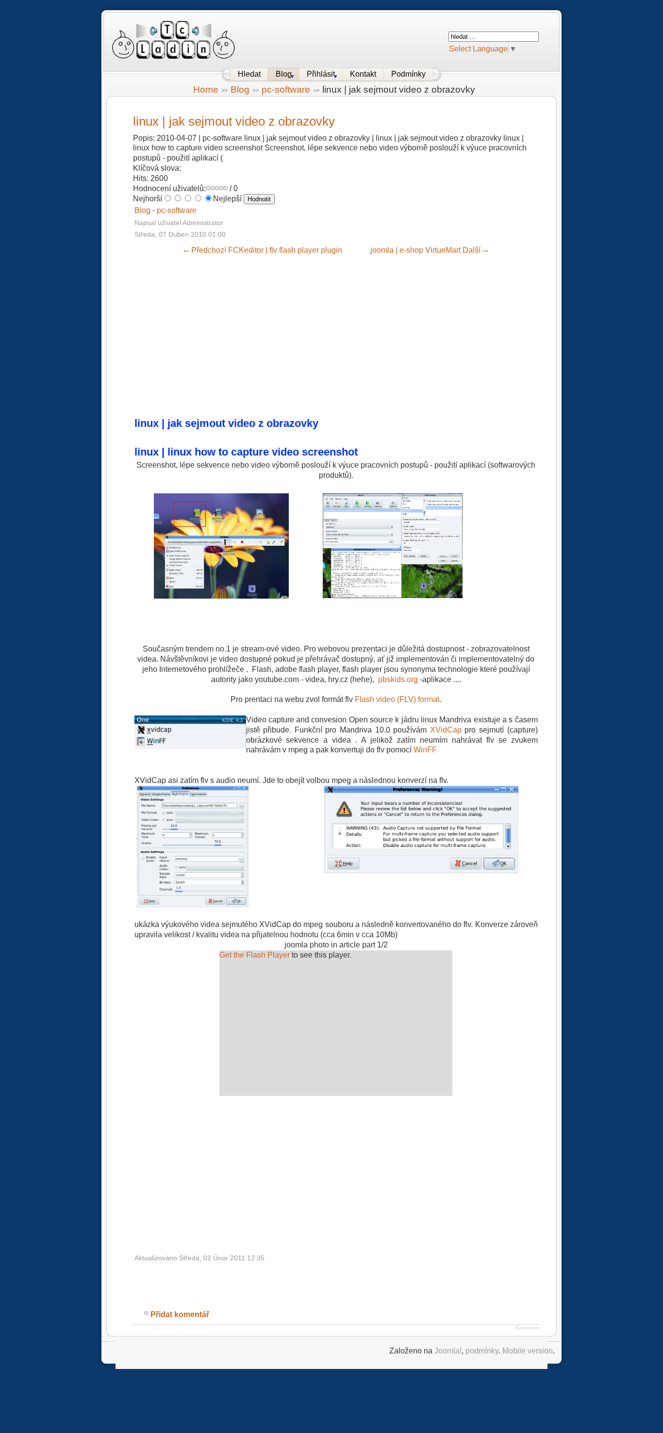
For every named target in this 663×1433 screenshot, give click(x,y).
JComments (526, 1327)
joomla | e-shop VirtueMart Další (430, 250)
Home (205, 89)
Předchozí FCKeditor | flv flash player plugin (262, 250)
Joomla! (448, 1351)
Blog (284, 74)
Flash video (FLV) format (397, 699)
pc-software (286, 89)
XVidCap (446, 730)
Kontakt (363, 74)
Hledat (249, 74)
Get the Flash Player (254, 955)
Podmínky (408, 74)
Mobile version (527, 1351)
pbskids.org (398, 679)
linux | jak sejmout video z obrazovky (234, 121)
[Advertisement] (321, 335)
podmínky (481, 1351)
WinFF (425, 750)
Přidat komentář (179, 1314)
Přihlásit (321, 74)
